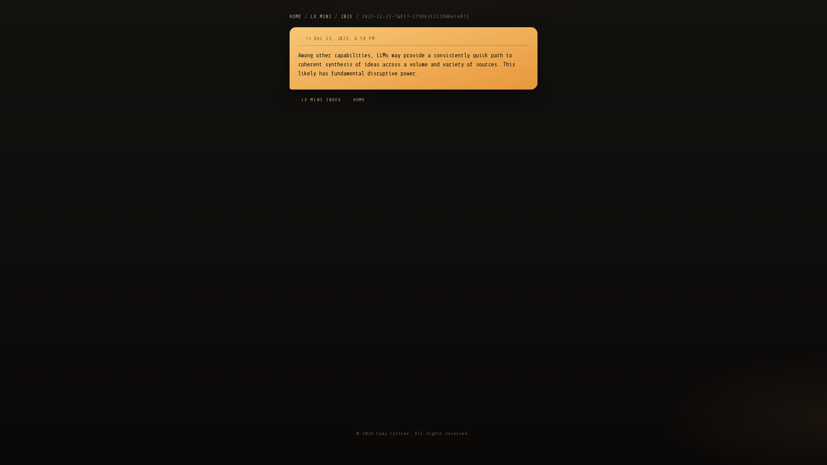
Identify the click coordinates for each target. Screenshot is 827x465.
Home (295, 16)
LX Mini (321, 16)
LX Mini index (321, 99)
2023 (347, 16)
